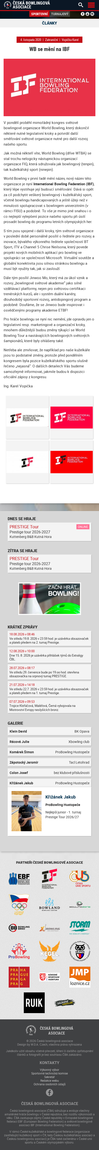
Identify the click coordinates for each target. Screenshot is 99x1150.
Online (83, 527)
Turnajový (59, 14)
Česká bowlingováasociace (56, 1031)
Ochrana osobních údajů (50, 1084)
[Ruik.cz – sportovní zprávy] (34, 1002)
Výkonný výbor (49, 1070)
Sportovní (39, 14)
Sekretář (49, 1077)
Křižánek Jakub (60, 797)
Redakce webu (49, 1080)
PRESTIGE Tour (24, 527)
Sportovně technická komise (49, 1073)
